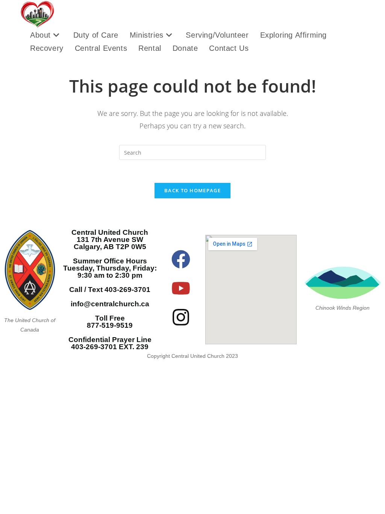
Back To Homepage (192, 190)
